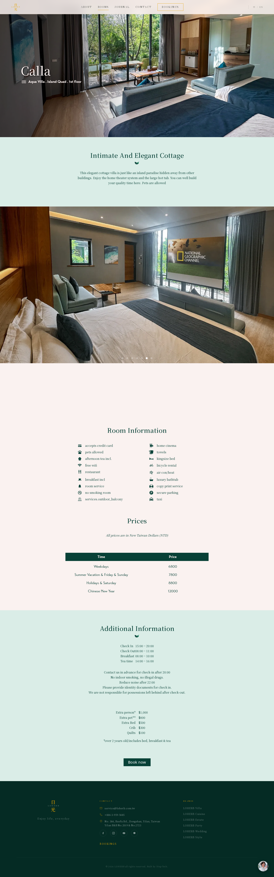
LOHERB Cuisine (194, 814)
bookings (170, 7)
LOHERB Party (192, 825)
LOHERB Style (192, 837)
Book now (137, 762)
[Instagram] (113, 833)
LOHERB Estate (193, 819)
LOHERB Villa (192, 808)
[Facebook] (103, 833)
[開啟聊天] (263, 866)
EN (261, 7)
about (86, 7)
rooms (103, 7)
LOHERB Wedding (195, 831)
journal (122, 7)
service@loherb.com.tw (120, 808)
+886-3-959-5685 (115, 815)
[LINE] (134, 833)
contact (144, 7)
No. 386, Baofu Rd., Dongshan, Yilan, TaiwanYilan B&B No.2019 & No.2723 (132, 823)
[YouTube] (124, 833)
